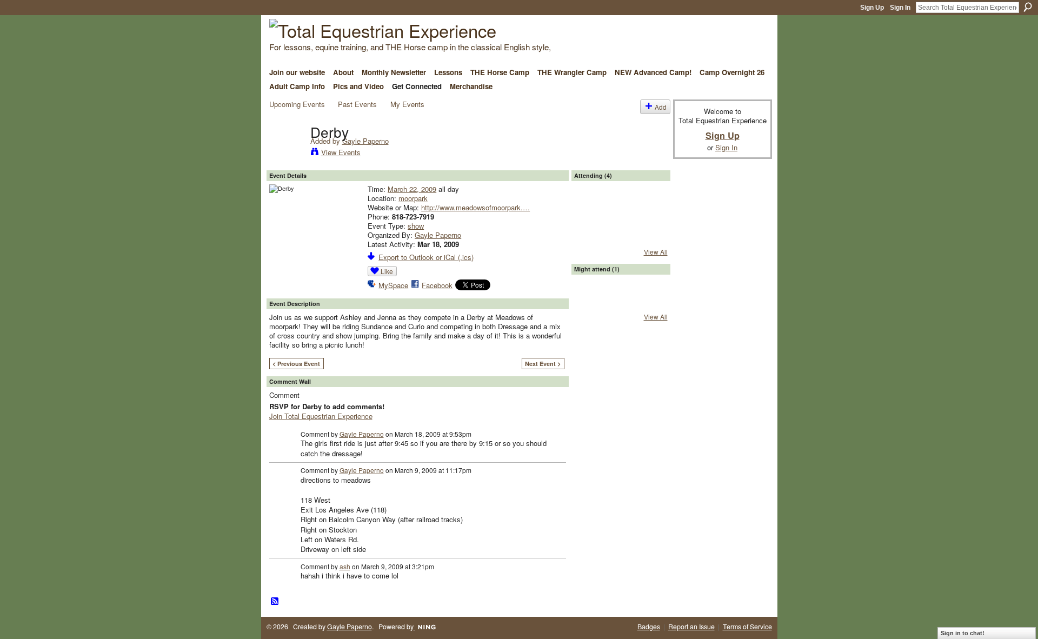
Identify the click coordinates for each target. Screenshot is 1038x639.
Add (661, 106)
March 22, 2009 (412, 189)
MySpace (393, 285)
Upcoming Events (297, 104)
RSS (275, 602)
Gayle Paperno (365, 141)
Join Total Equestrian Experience (320, 416)
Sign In (900, 7)
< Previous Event (296, 364)
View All (656, 251)
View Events (341, 152)
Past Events (357, 104)
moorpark (413, 198)
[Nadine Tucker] (592, 301)
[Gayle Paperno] (286, 153)
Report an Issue (691, 626)
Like (387, 271)
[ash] (621, 207)
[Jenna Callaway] (592, 207)
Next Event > (543, 364)
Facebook (437, 285)
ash (345, 566)
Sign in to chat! (962, 633)
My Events (407, 104)
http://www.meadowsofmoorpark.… (475, 207)
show (416, 226)
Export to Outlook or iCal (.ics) (426, 257)
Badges (648, 626)
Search (1027, 7)
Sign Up (872, 7)
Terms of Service (747, 626)
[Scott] (649, 207)
